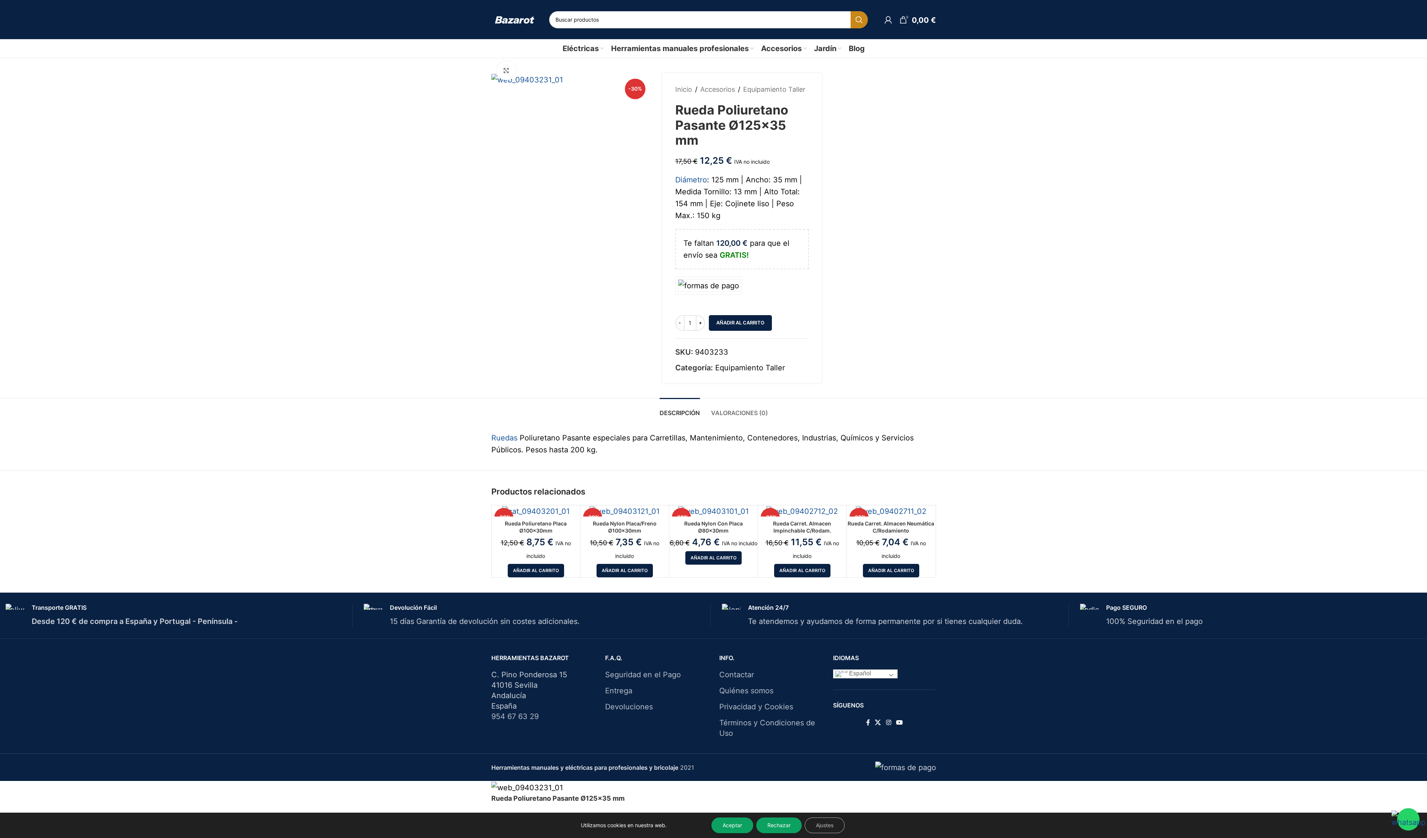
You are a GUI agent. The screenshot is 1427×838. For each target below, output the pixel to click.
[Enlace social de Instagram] (888, 722)
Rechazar (779, 825)
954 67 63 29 (515, 716)
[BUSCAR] (859, 19)
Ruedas (504, 437)
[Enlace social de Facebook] (868, 722)
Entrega (618, 690)
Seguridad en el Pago (643, 674)
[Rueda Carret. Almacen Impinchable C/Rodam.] (802, 511)
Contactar (736, 674)
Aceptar (732, 825)
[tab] (680, 409)
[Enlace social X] (878, 722)
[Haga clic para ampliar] (506, 70)
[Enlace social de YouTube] (899, 722)
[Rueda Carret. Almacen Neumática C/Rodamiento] (891, 511)
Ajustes (824, 825)
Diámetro (691, 179)
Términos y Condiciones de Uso (767, 728)
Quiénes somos (746, 690)
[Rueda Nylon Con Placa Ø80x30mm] (713, 511)
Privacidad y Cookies (756, 706)
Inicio (683, 89)
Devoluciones (629, 706)
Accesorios (717, 89)
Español (859, 673)
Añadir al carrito (740, 323)
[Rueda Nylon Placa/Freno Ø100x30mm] (624, 511)
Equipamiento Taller (774, 89)
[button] (536, 570)
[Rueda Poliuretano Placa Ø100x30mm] (536, 511)
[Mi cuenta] (888, 19)
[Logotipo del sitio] (514, 19)
